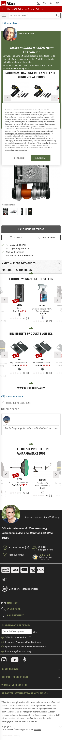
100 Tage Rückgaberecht (17, 248)
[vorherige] (7, 98)
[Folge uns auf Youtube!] (17, 660)
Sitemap (37, 729)
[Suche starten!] (58, 15)
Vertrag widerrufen (14, 685)
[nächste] (54, 98)
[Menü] (4, 15)
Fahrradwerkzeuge (11, 23)
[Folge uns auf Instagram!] (6, 660)
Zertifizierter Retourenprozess (23, 588)
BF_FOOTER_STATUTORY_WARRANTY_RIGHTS (24, 693)
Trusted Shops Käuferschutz (19, 255)
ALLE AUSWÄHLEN (41, 158)
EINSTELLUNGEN (19, 158)
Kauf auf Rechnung (15, 252)
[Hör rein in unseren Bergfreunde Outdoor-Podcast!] (27, 660)
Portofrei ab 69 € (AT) (16, 245)
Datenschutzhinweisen (19, 150)
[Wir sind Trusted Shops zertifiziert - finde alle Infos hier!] (35, 557)
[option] (31, 172)
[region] (31, 134)
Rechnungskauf (16, 554)
